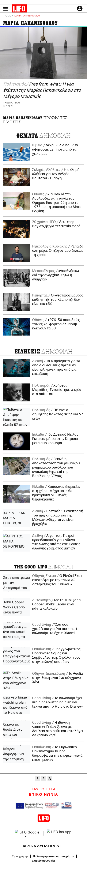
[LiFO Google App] (27, 833)
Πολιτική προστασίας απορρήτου (53, 856)
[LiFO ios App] (59, 833)
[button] (5, 9)
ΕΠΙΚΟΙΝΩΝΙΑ (43, 794)
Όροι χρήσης (20, 856)
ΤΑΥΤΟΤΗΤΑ (43, 789)
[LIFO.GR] (19, 9)
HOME (7, 16)
